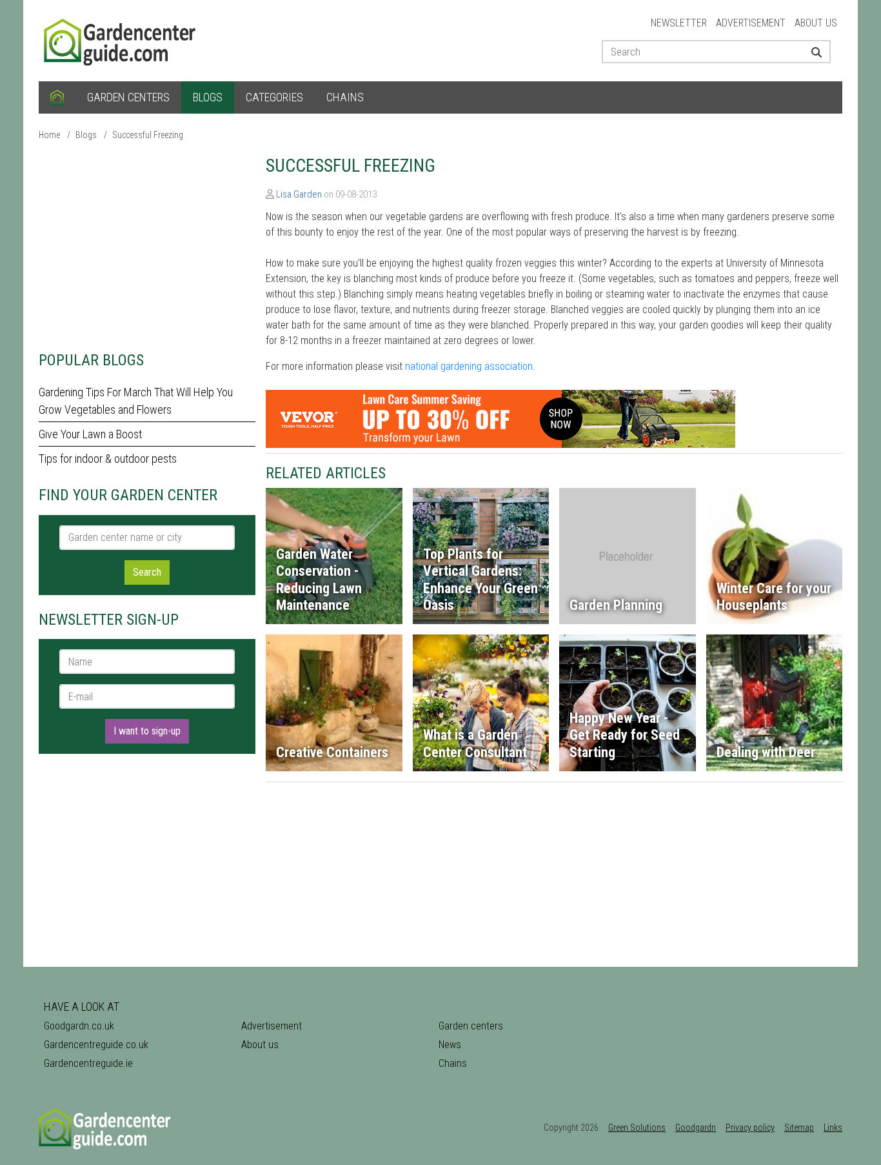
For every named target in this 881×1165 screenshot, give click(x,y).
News (450, 1044)
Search (147, 572)
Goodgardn (695, 1127)
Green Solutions (637, 1127)
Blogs (208, 97)
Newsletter (679, 23)
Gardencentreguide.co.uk (96, 1044)
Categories (274, 97)
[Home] (57, 97)
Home (49, 135)
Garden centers (128, 97)
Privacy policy (750, 1127)
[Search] (812, 51)
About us (816, 23)
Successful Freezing (147, 135)
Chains (345, 97)
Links (833, 1127)
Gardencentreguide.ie (88, 1063)
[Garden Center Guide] (121, 40)
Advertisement (751, 23)
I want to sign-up (147, 731)
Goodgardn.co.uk (79, 1026)
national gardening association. (470, 366)
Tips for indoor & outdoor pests (108, 458)
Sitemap (799, 1127)
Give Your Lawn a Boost (90, 434)
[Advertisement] (147, 245)
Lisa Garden (299, 194)
